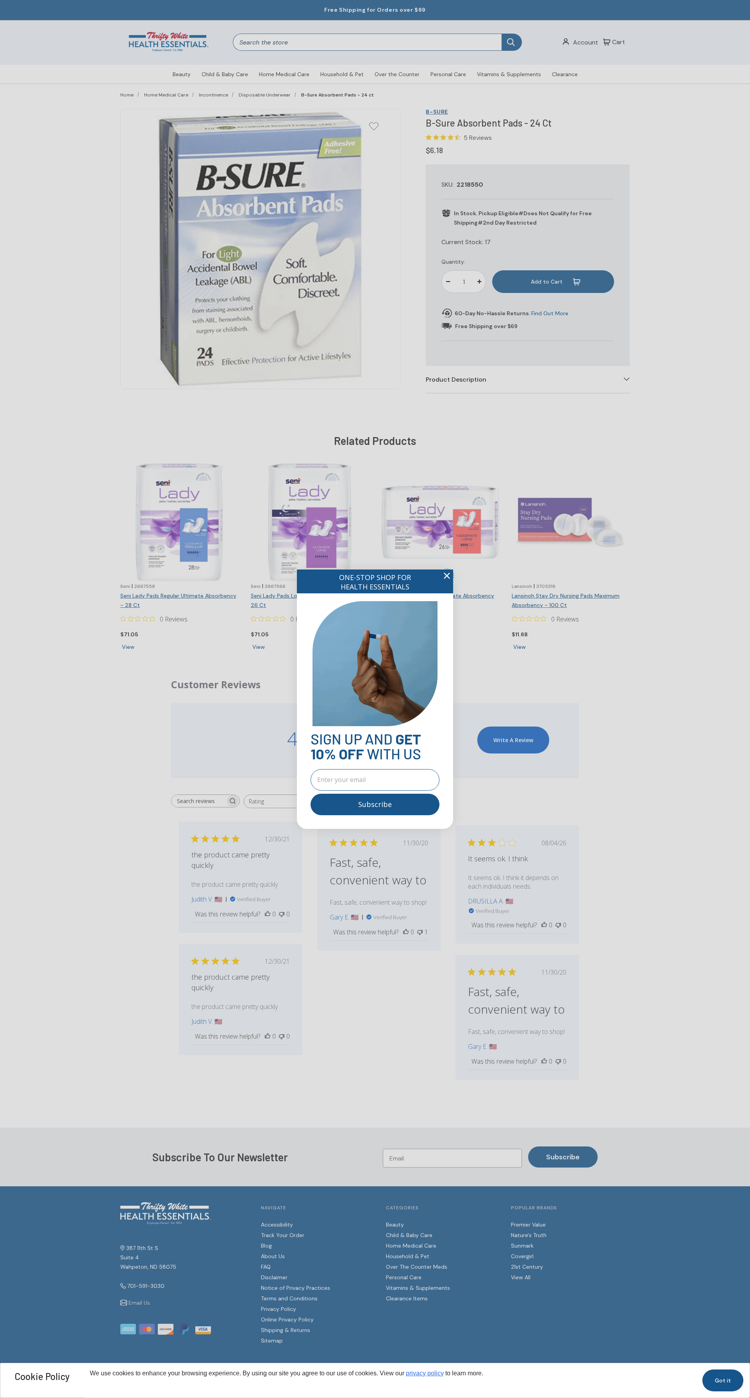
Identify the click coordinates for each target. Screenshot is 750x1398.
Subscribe (375, 804)
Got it (723, 1380)
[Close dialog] (447, 576)
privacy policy (425, 1373)
